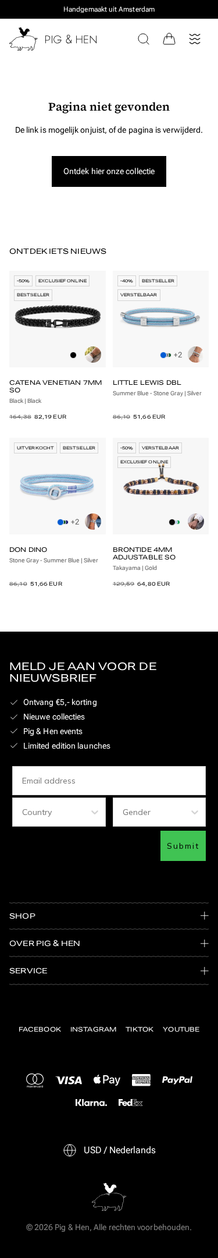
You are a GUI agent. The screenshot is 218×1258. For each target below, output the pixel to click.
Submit (183, 846)
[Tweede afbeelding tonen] (93, 354)
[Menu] (195, 39)
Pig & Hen (72, 1227)
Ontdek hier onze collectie (109, 171)
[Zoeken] (143, 39)
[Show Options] (95, 812)
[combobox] (55, 812)
